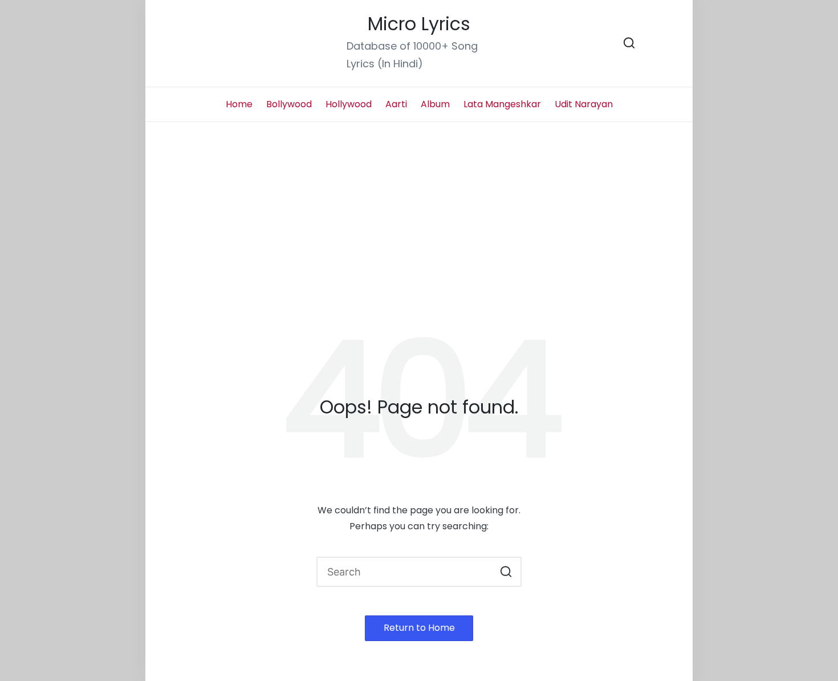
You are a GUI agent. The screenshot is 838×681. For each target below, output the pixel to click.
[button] (506, 572)
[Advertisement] (419, 207)
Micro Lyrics (419, 24)
